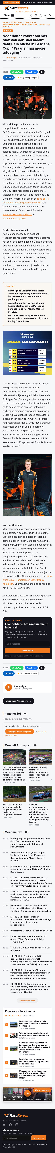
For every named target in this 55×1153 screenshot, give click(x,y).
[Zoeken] (50, 15)
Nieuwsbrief (42, 1144)
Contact (31, 1144)
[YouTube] (4, 1124)
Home (5, 23)
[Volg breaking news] (31, 15)
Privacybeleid (9, 1147)
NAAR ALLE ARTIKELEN (27, 11)
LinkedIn (9, 77)
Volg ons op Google (28, 77)
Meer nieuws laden (27, 1001)
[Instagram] (16, 1124)
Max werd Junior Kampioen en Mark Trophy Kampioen (27, 580)
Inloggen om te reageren (19, 731)
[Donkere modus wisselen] (45, 15)
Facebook (31, 72)
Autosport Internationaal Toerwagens (19, 24)
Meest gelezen (13, 1016)
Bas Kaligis (12, 57)
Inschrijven (27, 651)
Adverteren (21, 1144)
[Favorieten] (35, 15)
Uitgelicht (28, 1016)
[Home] (16, 8)
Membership (8, 1144)
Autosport (16, 23)
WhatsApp (16, 72)
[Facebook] (10, 1124)
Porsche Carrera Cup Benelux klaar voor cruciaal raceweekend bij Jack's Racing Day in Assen (28, 318)
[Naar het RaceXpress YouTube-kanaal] (27, 1094)
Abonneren (44, 1090)
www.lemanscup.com (14, 218)
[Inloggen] (40, 15)
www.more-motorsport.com (17, 214)
